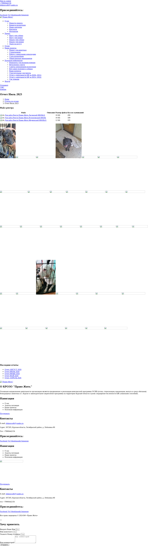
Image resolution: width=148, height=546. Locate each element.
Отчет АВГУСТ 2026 (13, 369)
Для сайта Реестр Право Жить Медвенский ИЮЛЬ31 (25, 120)
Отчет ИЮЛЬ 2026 (12, 372)
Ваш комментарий (7, 542)
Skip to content (5, 1)
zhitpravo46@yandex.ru (9, 5)
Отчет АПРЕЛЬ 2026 (13, 378)
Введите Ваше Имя (8, 529)
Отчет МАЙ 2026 (11, 376)
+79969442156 (5, 3)
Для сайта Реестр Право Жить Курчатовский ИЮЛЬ (25, 118)
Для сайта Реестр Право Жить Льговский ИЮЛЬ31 (25, 115)
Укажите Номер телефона (10, 534)
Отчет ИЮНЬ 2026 (12, 374)
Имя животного (6, 532)
